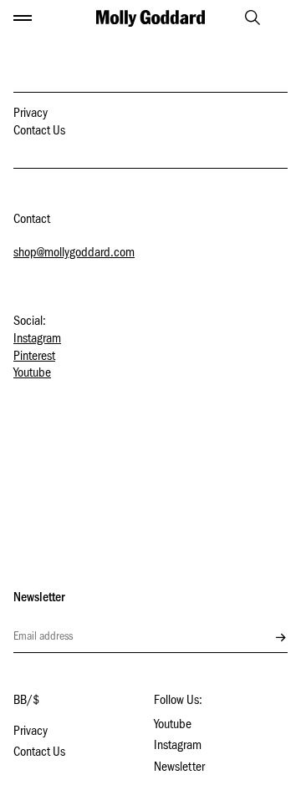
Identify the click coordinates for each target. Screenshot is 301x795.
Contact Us (39, 132)
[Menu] (22, 18)
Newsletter (179, 768)
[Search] (245, 17)
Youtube (32, 374)
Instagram (37, 340)
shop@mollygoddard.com (74, 254)
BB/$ (26, 701)
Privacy (30, 114)
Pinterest (34, 357)
